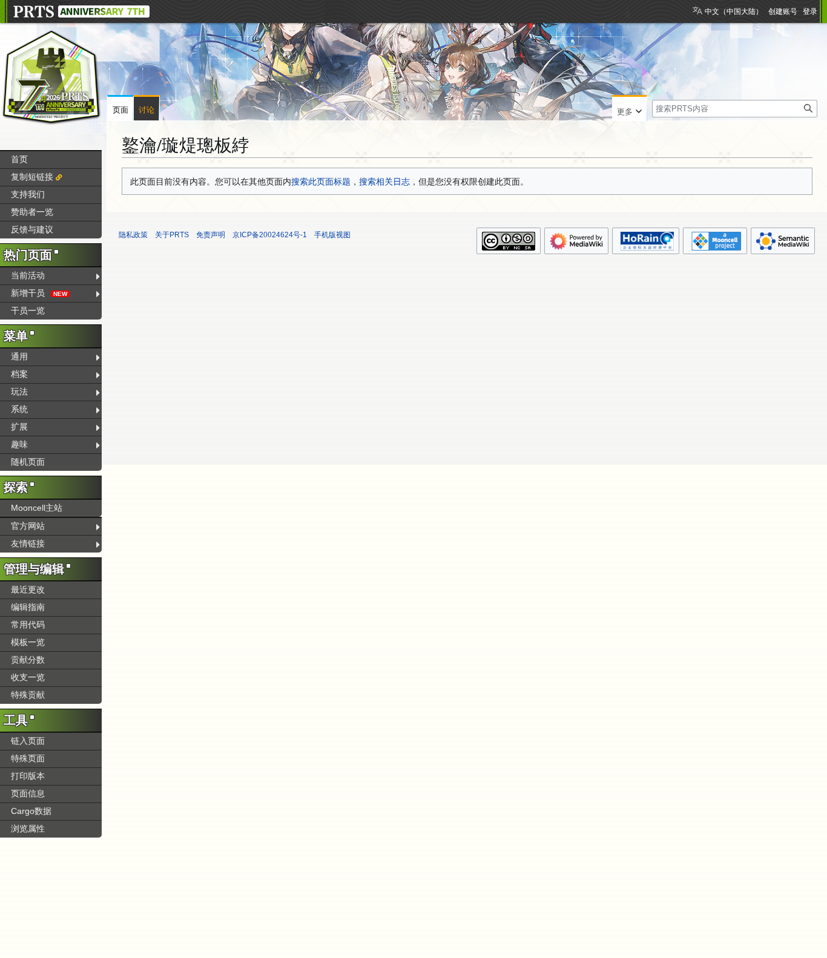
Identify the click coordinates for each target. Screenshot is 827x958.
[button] (629, 109)
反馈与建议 (32, 229)
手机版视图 (332, 235)
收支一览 (28, 677)
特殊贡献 (28, 695)
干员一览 (28, 310)
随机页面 (28, 462)
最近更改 (28, 589)
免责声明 (210, 235)
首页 (19, 159)
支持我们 (28, 194)
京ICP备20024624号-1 (269, 235)
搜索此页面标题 (321, 181)
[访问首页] (51, 77)
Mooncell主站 (36, 508)
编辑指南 (28, 607)
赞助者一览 (32, 212)
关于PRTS (172, 235)
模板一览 (28, 642)
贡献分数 (28, 659)
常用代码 (28, 624)
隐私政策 (133, 235)
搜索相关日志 (384, 181)
